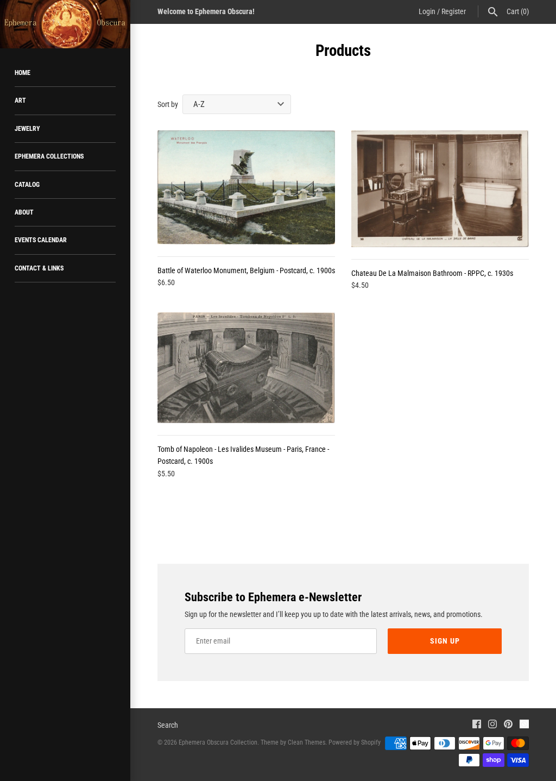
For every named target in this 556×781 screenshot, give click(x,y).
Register (453, 11)
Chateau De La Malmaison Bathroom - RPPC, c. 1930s (432, 273)
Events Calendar (41, 240)
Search (167, 725)
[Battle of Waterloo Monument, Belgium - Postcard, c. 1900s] (246, 187)
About (24, 212)
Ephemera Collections (49, 156)
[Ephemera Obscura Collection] (65, 24)
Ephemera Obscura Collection (218, 742)
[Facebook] (476, 725)
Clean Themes (306, 742)
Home (22, 73)
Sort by (167, 104)
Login (427, 11)
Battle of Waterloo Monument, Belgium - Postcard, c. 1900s (246, 270)
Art (20, 100)
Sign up (445, 641)
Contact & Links (39, 268)
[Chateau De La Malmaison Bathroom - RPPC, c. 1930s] (440, 188)
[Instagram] (492, 725)
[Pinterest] (508, 725)
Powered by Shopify (354, 742)
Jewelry (27, 129)
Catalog (27, 184)
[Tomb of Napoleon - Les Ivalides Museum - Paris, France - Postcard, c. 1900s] (246, 367)
